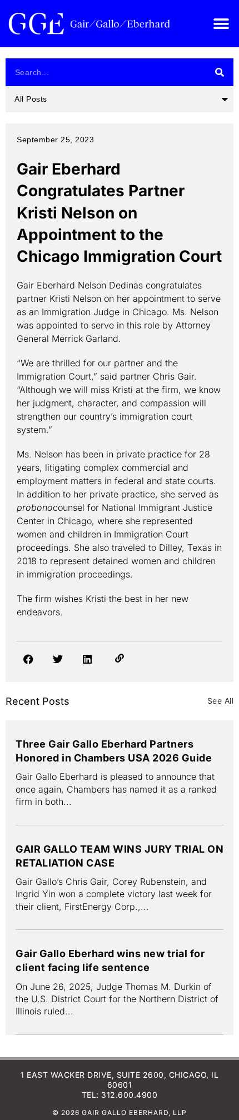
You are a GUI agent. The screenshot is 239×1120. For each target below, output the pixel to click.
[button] (220, 23)
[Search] (219, 72)
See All (220, 700)
